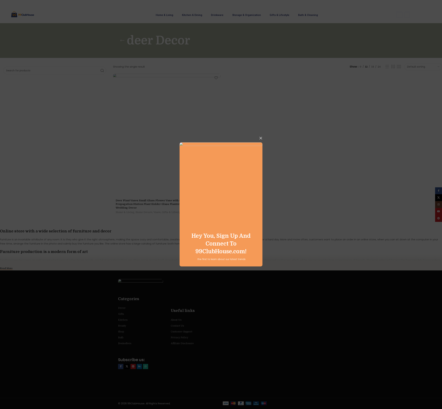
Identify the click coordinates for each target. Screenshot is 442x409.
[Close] (260, 138)
